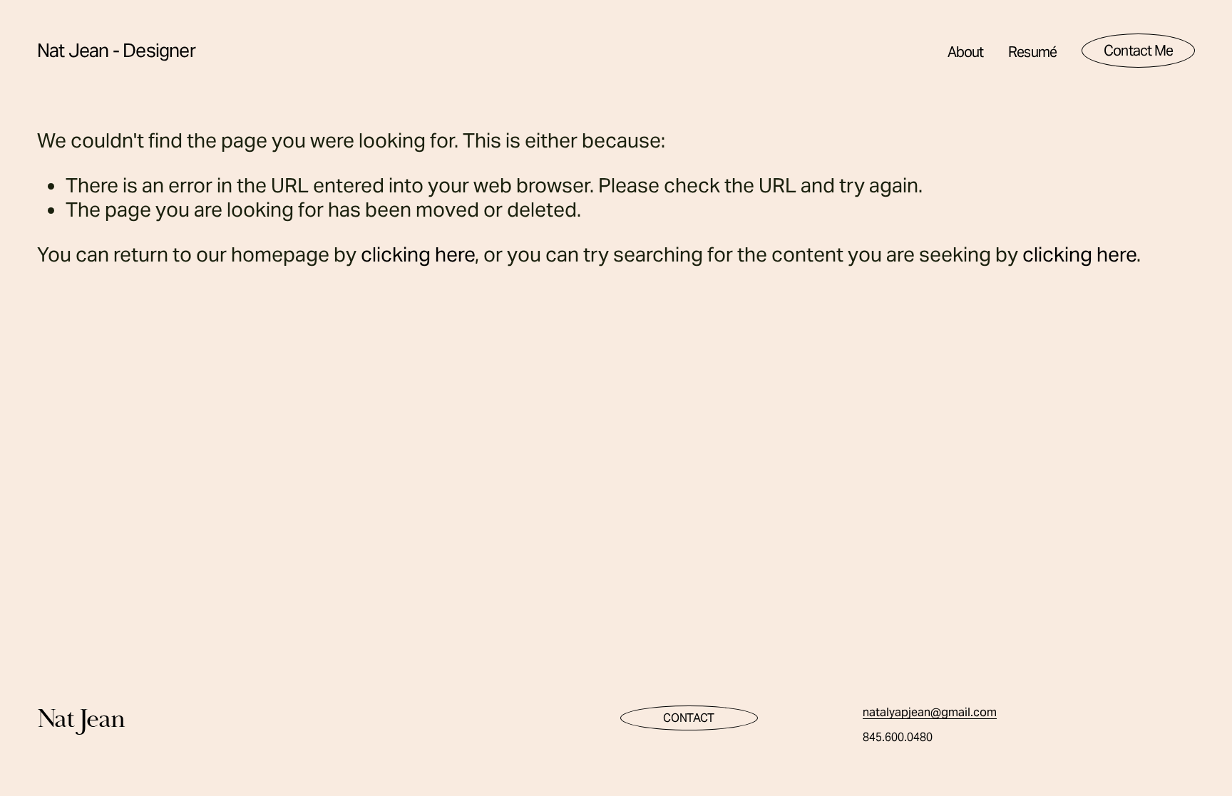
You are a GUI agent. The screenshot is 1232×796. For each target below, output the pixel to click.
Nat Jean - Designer (116, 50)
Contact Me (1138, 50)
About (966, 52)
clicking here (418, 254)
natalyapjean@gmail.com (930, 712)
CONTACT (688, 717)
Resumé (1032, 52)
